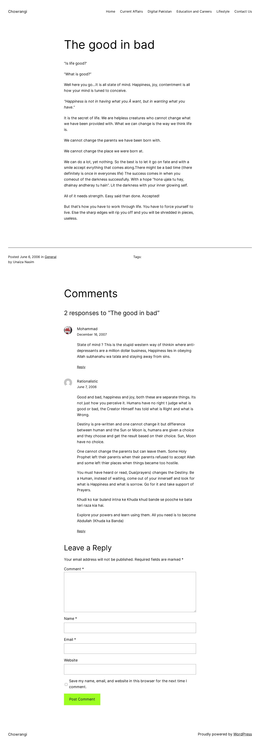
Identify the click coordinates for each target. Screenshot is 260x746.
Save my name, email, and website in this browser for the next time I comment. (128, 684)
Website (71, 660)
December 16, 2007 (92, 334)
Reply (81, 367)
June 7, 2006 (87, 387)
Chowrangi (17, 11)
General (50, 257)
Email (70, 639)
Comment (74, 569)
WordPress (242, 734)
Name (70, 618)
